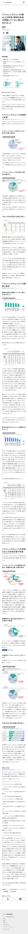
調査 (4, 920)
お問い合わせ (6, 924)
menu (24, 2)
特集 (4, 918)
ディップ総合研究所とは (9, 916)
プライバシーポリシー (8, 926)
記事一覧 (5, 922)
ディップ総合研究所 (7, 2)
